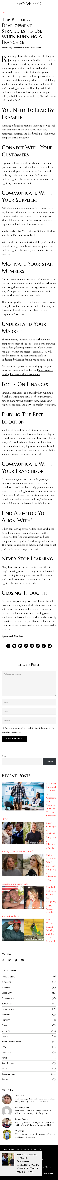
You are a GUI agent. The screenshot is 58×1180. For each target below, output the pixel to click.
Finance (6, 1019)
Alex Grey (8, 47)
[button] (43, 1159)
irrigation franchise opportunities (35, 540)
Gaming (6, 1025)
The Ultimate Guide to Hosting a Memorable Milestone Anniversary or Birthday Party (33, 1111)
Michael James (22, 1107)
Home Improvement (12, 1041)
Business (5, 13)
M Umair (19, 1131)
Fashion (6, 1014)
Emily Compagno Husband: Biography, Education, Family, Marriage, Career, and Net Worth (35, 1100)
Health (5, 1036)
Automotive (8, 976)
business (32, 56)
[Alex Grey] (7, 1099)
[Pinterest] (26, 646)
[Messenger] (14, 646)
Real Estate (8, 1063)
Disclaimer (48, 1173)
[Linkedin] (32, 646)
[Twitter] (20, 646)
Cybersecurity (9, 998)
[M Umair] (7, 1135)
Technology (8, 1074)
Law (4, 1046)
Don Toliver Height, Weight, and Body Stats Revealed (50, 930)
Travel (5, 1079)
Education (7, 1003)
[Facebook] (8, 646)
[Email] (50, 646)
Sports (5, 1068)
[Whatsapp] (38, 646)
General (6, 1030)
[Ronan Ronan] (7, 1123)
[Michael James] (7, 1111)
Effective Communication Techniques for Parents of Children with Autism (35, 1135)
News (4, 1057)
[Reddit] (44, 646)
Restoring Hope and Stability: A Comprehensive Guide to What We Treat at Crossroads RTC (34, 1123)
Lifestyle (6, 1052)
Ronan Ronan (21, 1119)
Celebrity (7, 992)
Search (5, 756)
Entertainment (9, 1009)
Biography (7, 981)
